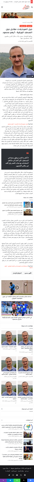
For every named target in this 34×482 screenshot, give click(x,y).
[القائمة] (2, 7)
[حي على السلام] (17, 15)
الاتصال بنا (8, 471)
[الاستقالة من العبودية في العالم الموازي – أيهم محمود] (8, 363)
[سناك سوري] (26, 7)
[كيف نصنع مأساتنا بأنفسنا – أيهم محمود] (25, 363)
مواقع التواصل (17, 273)
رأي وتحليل (22, 26)
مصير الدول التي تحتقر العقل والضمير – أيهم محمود (27, 348)
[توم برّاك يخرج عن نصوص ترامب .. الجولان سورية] (28, 449)
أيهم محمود (28, 273)
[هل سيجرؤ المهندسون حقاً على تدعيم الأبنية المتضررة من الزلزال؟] (28, 212)
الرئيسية (29, 22)
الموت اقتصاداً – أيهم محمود (8, 346)
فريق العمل (14, 471)
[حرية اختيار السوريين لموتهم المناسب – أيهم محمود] (25, 388)
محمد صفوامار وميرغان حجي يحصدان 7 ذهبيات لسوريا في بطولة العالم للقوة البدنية (12, 456)
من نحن (26, 471)
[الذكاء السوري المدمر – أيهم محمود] (8, 388)
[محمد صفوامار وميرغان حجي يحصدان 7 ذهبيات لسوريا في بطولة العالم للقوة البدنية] (28, 457)
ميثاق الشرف (21, 471)
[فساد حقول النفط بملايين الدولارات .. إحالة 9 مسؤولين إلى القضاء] (28, 435)
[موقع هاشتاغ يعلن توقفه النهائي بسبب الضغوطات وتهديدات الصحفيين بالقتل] (28, 427)
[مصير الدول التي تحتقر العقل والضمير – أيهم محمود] (25, 337)
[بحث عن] (32, 7)
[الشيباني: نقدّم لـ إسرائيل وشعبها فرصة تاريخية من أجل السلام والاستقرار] (28, 442)
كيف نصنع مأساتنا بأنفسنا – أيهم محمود (18, 124)
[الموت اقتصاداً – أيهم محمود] (8, 337)
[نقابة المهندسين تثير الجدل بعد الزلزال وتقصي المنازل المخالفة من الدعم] (28, 205)
